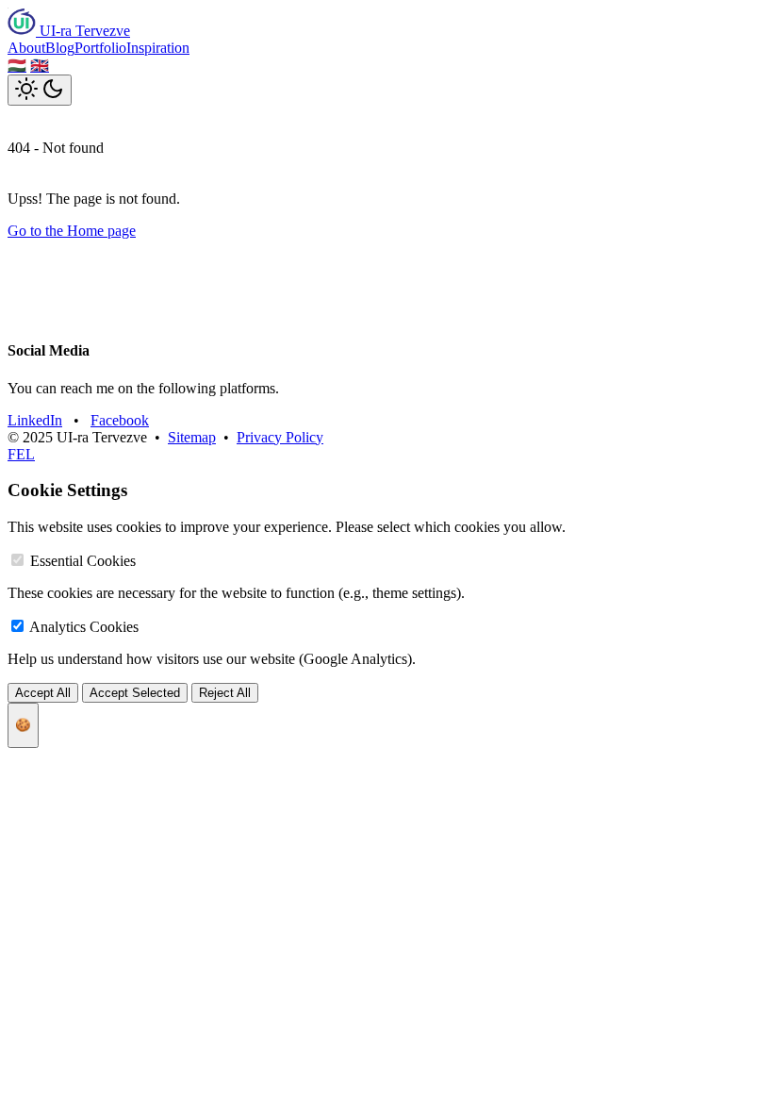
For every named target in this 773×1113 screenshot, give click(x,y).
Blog (59, 48)
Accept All (43, 693)
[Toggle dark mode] (40, 90)
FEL (21, 454)
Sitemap (192, 437)
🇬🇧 (39, 66)
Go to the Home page (72, 231)
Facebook (119, 420)
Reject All (225, 693)
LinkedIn (35, 420)
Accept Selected (135, 693)
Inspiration (157, 48)
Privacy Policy (280, 437)
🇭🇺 (17, 66)
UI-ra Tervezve (83, 31)
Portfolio (100, 48)
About (26, 48)
